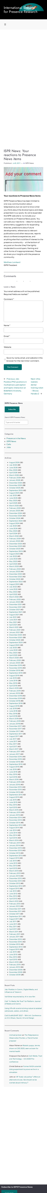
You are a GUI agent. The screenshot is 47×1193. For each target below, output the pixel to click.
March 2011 (13, 932)
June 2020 (13, 650)
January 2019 (14, 693)
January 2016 (14, 785)
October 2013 (14, 853)
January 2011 (14, 937)
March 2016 (14, 779)
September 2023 (15, 551)
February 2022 (15, 599)
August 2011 (14, 919)
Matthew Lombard (12, 262)
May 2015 (13, 805)
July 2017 (13, 739)
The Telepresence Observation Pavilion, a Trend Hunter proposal (23, 1038)
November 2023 (15, 546)
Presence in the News (16, 438)
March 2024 (14, 536)
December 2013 (15, 848)
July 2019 (13, 678)
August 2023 (14, 554)
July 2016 (13, 769)
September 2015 (15, 795)
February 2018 (15, 721)
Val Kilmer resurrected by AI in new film (20, 997)
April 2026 (13, 473)
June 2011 (13, 924)
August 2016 (14, 767)
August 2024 (14, 523)
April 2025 (13, 503)
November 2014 (15, 820)
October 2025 (14, 488)
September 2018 (15, 703)
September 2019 (15, 673)
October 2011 (14, 914)
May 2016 (13, 774)
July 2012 (13, 891)
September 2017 (15, 734)
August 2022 (14, 584)
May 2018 (13, 714)
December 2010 (15, 939)
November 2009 (15, 972)
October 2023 (14, 549)
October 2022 (14, 579)
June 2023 (13, 559)
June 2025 (13, 498)
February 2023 (15, 569)
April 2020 (13, 655)
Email (7, 336)
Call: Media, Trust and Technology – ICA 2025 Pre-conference (25, 1059)
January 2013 (14, 876)
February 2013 (15, 873)
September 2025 (15, 490)
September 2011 (15, 916)
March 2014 (14, 840)
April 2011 (13, 929)
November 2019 (15, 668)
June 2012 (13, 894)
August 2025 (14, 493)
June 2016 (13, 772)
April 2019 (13, 686)
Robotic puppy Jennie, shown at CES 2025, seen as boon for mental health (24, 1048)
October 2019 (14, 670)
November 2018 (15, 698)
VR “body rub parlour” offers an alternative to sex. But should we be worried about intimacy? (24, 1080)
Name (7, 325)
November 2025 (15, 485)
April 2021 (13, 625)
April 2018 (13, 716)
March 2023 (14, 566)
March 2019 (14, 688)
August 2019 (14, 676)
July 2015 (13, 800)
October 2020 (14, 640)
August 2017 (14, 736)
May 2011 (13, 927)
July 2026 (13, 465)
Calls (9, 444)
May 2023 (13, 561)
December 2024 (15, 513)
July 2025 (13, 495)
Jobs (9, 447)
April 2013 (13, 868)
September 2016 (15, 764)
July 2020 (13, 648)
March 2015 (13, 810)
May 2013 (13, 866)
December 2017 (15, 726)
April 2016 (13, 777)
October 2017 (14, 731)
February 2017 (15, 752)
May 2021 (13, 622)
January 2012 (14, 906)
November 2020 (15, 637)
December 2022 (15, 574)
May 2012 (13, 896)
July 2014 (13, 830)
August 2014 (14, 828)
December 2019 (15, 665)
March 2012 (13, 901)
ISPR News (29, 163)
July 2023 (13, 556)
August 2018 (14, 706)
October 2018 (14, 701)
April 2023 (13, 564)
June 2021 (13, 620)
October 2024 (14, 518)
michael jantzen (15, 1035)
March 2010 (14, 962)
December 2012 (15, 878)
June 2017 (13, 741)
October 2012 (14, 883)
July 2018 (13, 708)
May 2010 (13, 957)
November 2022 (15, 577)
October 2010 (14, 944)
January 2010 (14, 967)
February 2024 (15, 539)
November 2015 (15, 790)
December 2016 (15, 757)
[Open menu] (5, 24)
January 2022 (14, 602)
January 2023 (14, 571)
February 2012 (15, 904)
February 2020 (15, 660)
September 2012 (15, 886)
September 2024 (15, 521)
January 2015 (14, 815)
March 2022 (14, 597)
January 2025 (14, 511)
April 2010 (13, 959)
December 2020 (15, 635)
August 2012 (14, 888)
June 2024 (13, 528)
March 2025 (14, 506)
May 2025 (13, 501)
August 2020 (14, 645)
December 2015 (15, 787)
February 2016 (15, 782)
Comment (9, 299)
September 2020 (16, 642)
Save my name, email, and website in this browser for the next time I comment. (25, 359)
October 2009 (14, 975)
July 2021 (13, 617)
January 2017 (14, 754)
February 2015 (15, 812)
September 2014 (15, 825)
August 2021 (14, 615)
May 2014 (13, 835)
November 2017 (15, 729)
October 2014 (14, 823)
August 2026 (14, 462)
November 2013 (15, 850)
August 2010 (14, 949)
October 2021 (14, 610)
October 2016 (14, 762)
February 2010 (15, 965)
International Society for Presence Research (20, 9)
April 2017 (13, 747)
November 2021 (15, 607)
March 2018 (13, 719)
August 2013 (14, 858)
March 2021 (13, 627)
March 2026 (14, 475)
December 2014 (15, 817)
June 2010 (13, 954)
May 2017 (13, 744)
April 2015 (13, 807)
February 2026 (15, 478)
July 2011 (12, 921)
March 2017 (13, 749)
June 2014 (13, 833)
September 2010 (15, 947)
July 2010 (13, 952)
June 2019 (13, 681)
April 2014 (13, 838)
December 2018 (15, 696)
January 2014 (14, 845)
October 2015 (14, 792)
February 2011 (14, 934)
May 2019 (13, 683)
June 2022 (13, 589)
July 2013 (13, 861)
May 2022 (13, 592)
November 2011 (15, 911)
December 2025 (15, 483)
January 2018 (14, 724)
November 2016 (15, 759)
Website (7, 347)
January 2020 (14, 663)
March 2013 (13, 871)
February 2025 (15, 508)
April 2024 (13, 533)
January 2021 (14, 632)
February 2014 (15, 843)
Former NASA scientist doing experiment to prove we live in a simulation (25, 1069)
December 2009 (15, 970)
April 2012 (13, 899)
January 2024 (14, 541)
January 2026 (14, 480)
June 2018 (13, 711)
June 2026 (13, 468)
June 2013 (13, 863)
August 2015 (14, 797)
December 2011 (15, 909)
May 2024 (13, 531)
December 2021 (15, 604)
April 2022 (13, 594)
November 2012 (15, 881)
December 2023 (15, 544)
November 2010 (15, 942)
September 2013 (15, 856)
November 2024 (15, 516)
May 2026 (13, 470)
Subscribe (12, 409)
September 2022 (15, 582)
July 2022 (13, 587)
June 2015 (13, 802)
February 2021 (15, 630)
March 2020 (14, 658)
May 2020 (13, 653)
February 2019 (15, 691)
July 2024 (13, 526)
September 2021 (15, 612)
